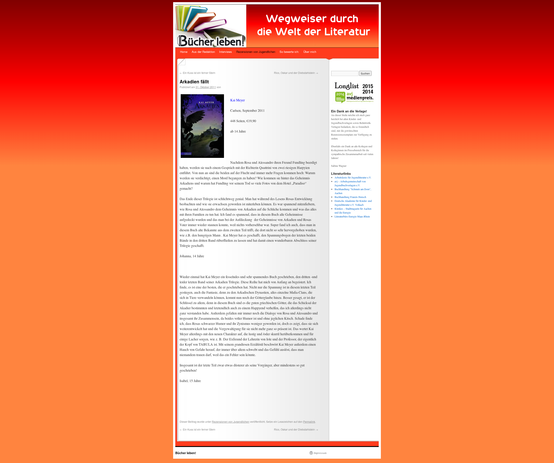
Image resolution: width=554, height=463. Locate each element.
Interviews (225, 52)
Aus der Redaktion (203, 52)
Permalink (309, 421)
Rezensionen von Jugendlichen (255, 52)
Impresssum (320, 453)
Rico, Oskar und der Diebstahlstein (296, 72)
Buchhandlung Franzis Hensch (350, 197)
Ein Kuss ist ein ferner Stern (197, 72)
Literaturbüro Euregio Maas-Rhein (352, 216)
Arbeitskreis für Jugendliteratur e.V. (353, 177)
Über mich (309, 52)
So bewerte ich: (289, 52)
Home (183, 52)
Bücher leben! (185, 453)
